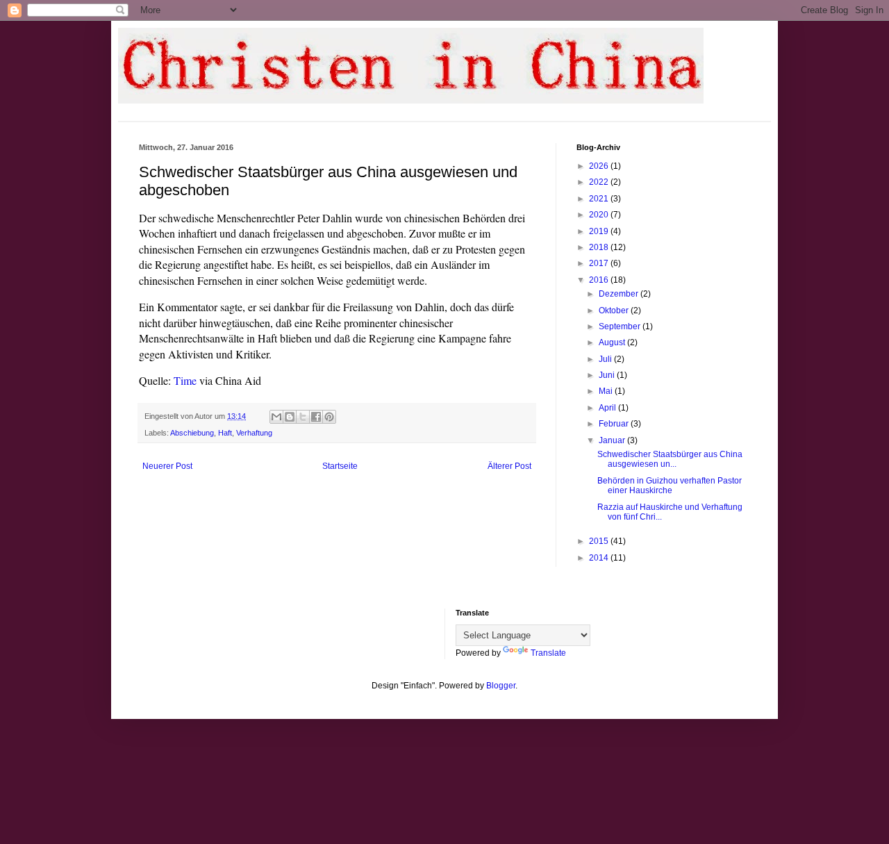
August (613, 342)
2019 (599, 231)
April (608, 408)
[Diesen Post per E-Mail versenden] (276, 417)
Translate (548, 653)
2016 (599, 280)
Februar (615, 424)
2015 (599, 541)
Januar (613, 440)
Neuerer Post (167, 466)
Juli (606, 359)
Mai (607, 391)
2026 (599, 166)
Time (185, 380)
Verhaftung (254, 433)
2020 (599, 215)
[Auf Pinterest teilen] (329, 417)
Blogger (500, 685)
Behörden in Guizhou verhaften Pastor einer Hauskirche (669, 485)
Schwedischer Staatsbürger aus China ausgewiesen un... (669, 459)
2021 (599, 199)
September (620, 326)
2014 (599, 558)
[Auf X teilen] (303, 417)
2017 (599, 263)
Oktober (615, 310)
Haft (225, 433)
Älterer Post (509, 466)
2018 (599, 247)
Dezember (619, 294)
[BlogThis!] (290, 417)
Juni (608, 375)
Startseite (340, 466)
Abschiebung (192, 433)
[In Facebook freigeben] (316, 417)
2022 (599, 182)
